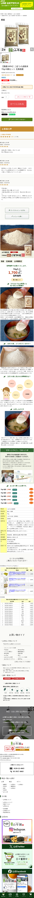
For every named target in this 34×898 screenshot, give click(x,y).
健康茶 (5, 784)
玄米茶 (5, 790)
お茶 (2, 781)
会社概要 (5, 808)
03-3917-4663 (6, 758)
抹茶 (4, 788)
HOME (1, 13)
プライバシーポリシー (5, 759)
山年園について (7, 799)
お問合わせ (6, 806)
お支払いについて (7, 802)
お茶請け (13, 784)
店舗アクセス (6, 804)
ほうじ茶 (5, 792)
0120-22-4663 (19, 768)
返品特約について (6, 109)
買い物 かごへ (31, 489)
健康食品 (10, 13)
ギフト (19, 781)
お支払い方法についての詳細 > (23, 661)
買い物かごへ (17, 279)
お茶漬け (13, 788)
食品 (6, 13)
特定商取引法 (6, 812)
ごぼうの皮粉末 (16, 13)
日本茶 (5, 786)
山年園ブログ (6, 810)
